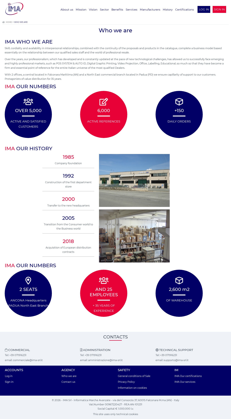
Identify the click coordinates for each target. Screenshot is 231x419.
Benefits (117, 9)
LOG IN (204, 9)
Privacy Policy (126, 381)
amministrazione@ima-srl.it (105, 360)
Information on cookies (132, 387)
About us (66, 9)
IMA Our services (184, 381)
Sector (104, 9)
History (168, 9)
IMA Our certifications (188, 376)
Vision (93, 9)
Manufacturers (150, 9)
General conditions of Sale (134, 376)
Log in (9, 376)
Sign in (9, 381)
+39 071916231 (17, 355)
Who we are (69, 376)
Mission (81, 9)
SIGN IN (219, 9)
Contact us (68, 381)
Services (131, 9)
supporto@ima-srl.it (176, 360)
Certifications (184, 9)
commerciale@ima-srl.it (28, 360)
